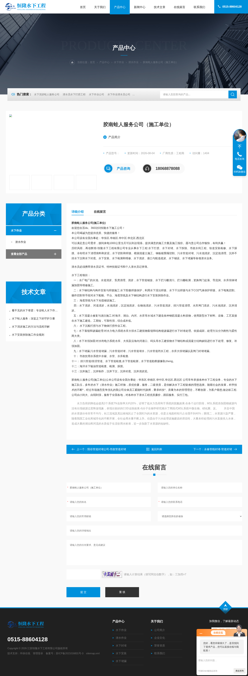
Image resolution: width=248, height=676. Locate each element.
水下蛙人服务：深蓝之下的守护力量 (33, 318)
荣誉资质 (159, 645)
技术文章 (159, 7)
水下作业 (119, 62)
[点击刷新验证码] (112, 574)
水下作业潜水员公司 (118, 94)
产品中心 (120, 7)
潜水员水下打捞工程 (74, 94)
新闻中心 (139, 7)
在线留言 (179, 7)
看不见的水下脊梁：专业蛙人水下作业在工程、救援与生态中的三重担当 (35, 310)
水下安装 (121, 653)
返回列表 (156, 449)
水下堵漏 (121, 661)
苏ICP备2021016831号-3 (69, 653)
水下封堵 (121, 645)
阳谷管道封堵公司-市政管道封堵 (106, 449)
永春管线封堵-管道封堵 (218, 449)
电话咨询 (239, 159)
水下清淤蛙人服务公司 (46, 94)
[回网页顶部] (239, 146)
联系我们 (199, 7)
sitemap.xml (93, 653)
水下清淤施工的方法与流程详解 (31, 326)
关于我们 (100, 7)
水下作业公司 (96, 94)
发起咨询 (240, 671)
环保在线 (25, 653)
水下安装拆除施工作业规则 (28, 334)
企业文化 (159, 637)
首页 (83, 7)
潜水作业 (133, 62)
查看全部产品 (19, 253)
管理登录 (38, 653)
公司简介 (159, 630)
